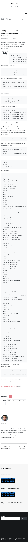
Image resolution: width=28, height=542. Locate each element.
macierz (15, 400)
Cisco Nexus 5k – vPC (22, 447)
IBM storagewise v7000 (6, 447)
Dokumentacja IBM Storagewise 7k (9, 386)
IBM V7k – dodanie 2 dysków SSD (10, 488)
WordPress (17, 539)
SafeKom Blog (14, 3)
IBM (2, 28)
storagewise (22, 400)
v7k (3, 403)
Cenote (2, 539)
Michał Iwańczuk (4, 38)
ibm (9, 400)
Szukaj (3, 516)
